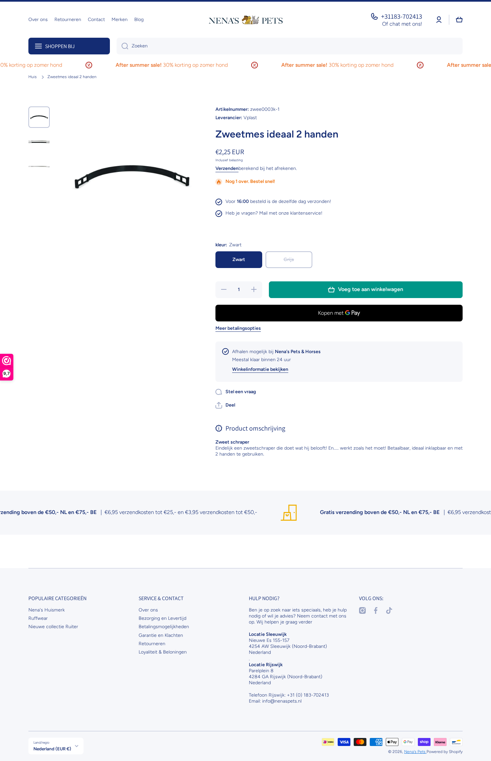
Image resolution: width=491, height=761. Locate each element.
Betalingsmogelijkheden (164, 626)
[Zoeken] (122, 46)
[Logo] (245, 19)
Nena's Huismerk (46, 610)
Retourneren (152, 644)
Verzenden (226, 168)
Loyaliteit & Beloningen (163, 652)
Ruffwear (38, 618)
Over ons (148, 610)
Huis (32, 76)
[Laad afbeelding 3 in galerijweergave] (39, 166)
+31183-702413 (401, 16)
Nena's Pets (415, 751)
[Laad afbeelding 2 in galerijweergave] (39, 142)
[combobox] (290, 46)
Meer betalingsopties (238, 328)
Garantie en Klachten (161, 635)
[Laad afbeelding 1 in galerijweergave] (39, 117)
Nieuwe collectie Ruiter (53, 626)
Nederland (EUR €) (52, 748)
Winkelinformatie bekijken (260, 369)
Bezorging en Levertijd (162, 618)
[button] (225, 405)
